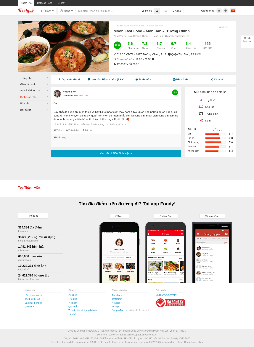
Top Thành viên (29, 187)
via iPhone (68, 96)
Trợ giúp (72, 299)
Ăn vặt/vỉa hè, (121, 36)
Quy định (29, 306)
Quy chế (72, 306)
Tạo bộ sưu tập (32, 299)
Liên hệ (72, 314)
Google (116, 306)
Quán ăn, (147, 36)
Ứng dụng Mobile (33, 295)
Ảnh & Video (30, 90)
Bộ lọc (148, 10)
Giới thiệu (73, 295)
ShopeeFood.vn (120, 310)
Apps (177, 10)
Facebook (117, 295)
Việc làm (72, 303)
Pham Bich (69, 91)
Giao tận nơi (27, 84)
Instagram (117, 299)
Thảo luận (73, 130)
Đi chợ (61, 3)
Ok (55, 103)
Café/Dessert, (135, 36)
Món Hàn (158, 36)
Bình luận (28, 96)
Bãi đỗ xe (25, 109)
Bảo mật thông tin (33, 303)
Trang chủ (26, 77)
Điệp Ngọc (61, 137)
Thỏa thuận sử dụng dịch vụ (82, 310)
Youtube (116, 303)
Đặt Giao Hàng (44, 3)
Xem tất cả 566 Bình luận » (116, 153)
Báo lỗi (88, 130)
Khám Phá (26, 3)
